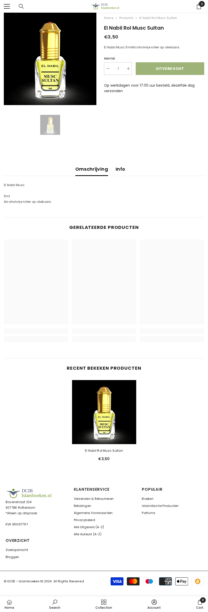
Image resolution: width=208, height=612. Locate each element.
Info (120, 169)
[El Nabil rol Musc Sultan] (104, 412)
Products (126, 18)
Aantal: (110, 58)
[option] (50, 59)
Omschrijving (91, 169)
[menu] (7, 6)
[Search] (21, 6)
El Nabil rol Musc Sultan (104, 450)
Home (108, 18)
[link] (36, 331)
